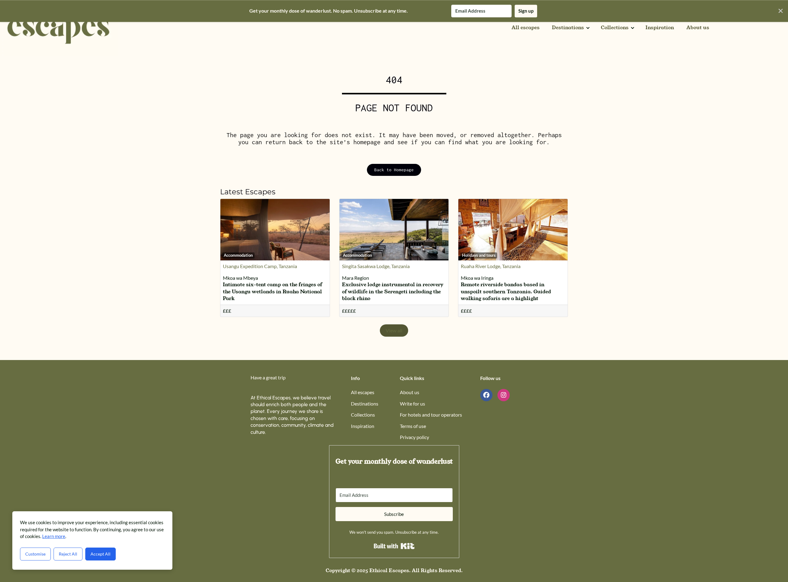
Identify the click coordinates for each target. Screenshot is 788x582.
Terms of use (413, 426)
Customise (35, 553)
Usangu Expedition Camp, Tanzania (260, 266)
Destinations (568, 27)
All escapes (526, 27)
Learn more (53, 536)
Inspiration (659, 27)
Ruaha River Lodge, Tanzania (491, 266)
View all (394, 330)
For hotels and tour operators (431, 415)
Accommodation (238, 255)
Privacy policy (414, 437)
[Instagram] (503, 395)
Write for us (412, 403)
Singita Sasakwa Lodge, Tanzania (376, 266)
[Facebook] (486, 395)
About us (697, 27)
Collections (615, 27)
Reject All (68, 553)
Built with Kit (394, 546)
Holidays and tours (479, 255)
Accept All (100, 553)
